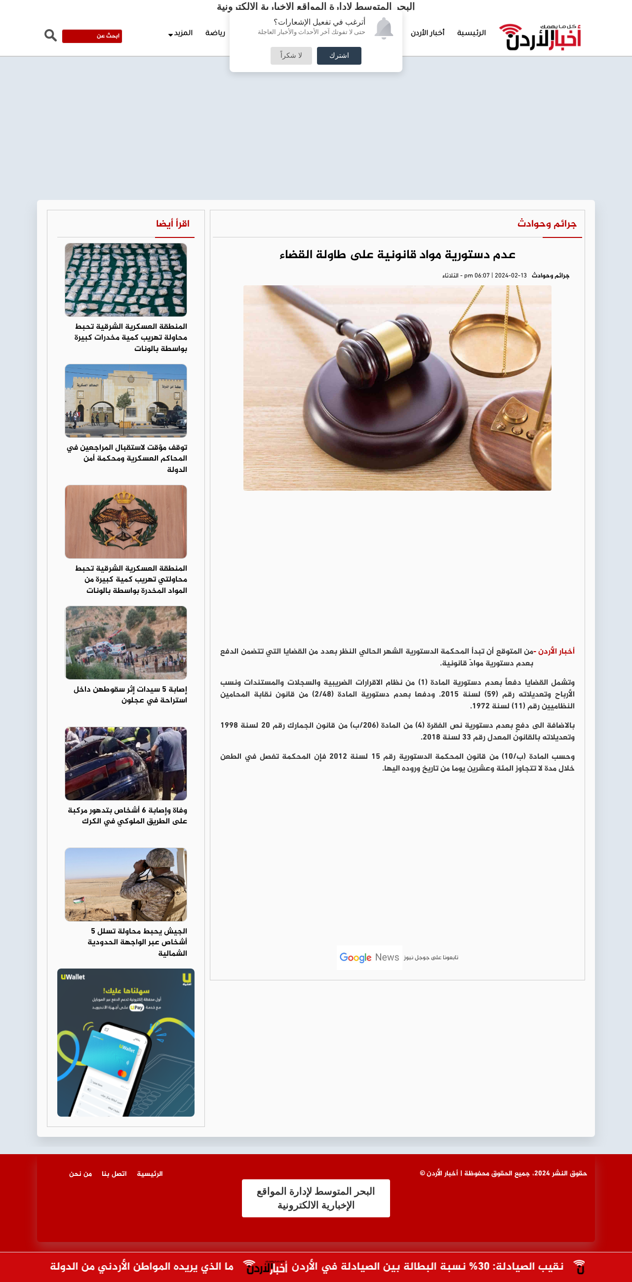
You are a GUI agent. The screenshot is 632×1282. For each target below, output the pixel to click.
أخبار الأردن (427, 34)
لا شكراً (291, 55)
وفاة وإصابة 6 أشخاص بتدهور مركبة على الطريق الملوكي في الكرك (127, 816)
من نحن (80, 1174)
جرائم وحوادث (547, 224)
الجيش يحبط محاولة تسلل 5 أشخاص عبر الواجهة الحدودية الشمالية (137, 943)
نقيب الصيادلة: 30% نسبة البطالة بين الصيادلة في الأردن (446, 1267)
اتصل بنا (114, 1174)
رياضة (215, 34)
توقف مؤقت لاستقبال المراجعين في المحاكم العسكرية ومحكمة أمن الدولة (126, 459)
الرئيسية (471, 34)
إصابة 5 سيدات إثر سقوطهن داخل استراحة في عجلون (130, 695)
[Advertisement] (316, 74)
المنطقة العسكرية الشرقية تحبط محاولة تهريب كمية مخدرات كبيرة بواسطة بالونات (131, 338)
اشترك (339, 55)
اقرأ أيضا (173, 224)
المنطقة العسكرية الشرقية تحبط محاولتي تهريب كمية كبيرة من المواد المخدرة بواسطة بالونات (131, 580)
